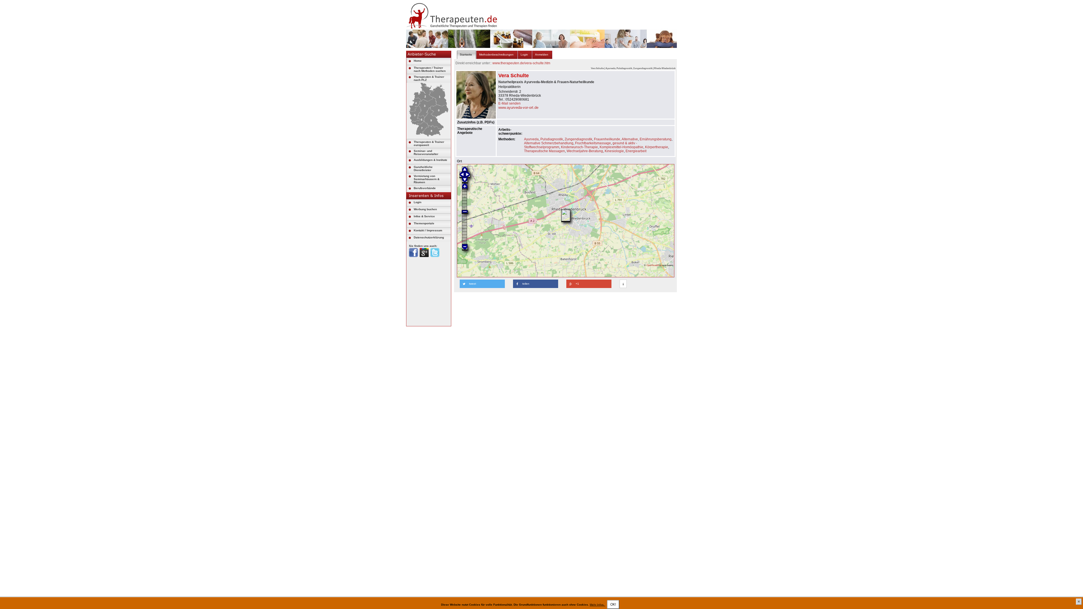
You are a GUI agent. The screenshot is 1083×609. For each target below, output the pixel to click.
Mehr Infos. (597, 604)
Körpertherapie (656, 147)
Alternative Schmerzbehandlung (548, 143)
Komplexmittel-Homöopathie (621, 147)
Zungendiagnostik (578, 139)
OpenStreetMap (653, 265)
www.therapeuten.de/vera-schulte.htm (521, 63)
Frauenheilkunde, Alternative (616, 139)
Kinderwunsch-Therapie (579, 147)
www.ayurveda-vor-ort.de (518, 107)
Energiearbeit (636, 151)
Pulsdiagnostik (551, 139)
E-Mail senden (509, 103)
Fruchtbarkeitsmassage (593, 143)
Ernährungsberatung (656, 139)
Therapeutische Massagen (544, 151)
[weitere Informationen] (623, 284)
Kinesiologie (614, 151)
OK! (613, 604)
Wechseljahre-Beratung (585, 151)
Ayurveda (531, 139)
